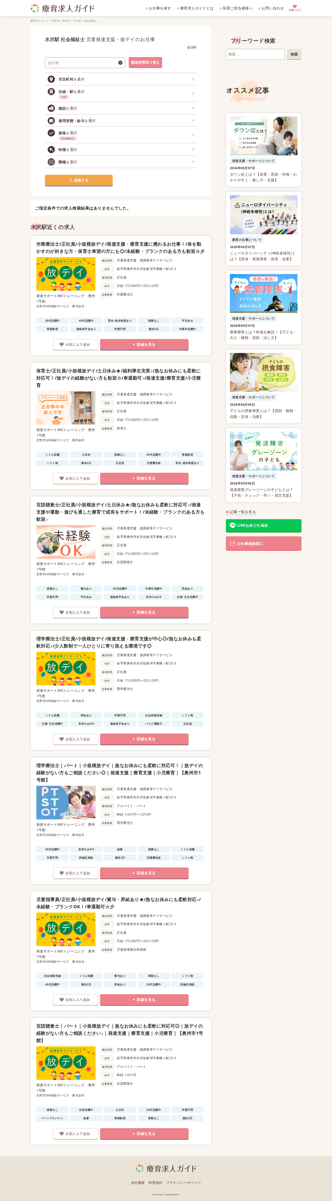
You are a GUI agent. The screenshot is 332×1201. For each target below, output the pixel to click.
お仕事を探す (160, 8)
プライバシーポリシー (183, 1182)
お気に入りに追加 (75, 344)
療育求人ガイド (39, 20)
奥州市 (66, 20)
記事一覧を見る (243, 511)
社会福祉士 (90, 20)
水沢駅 (77, 20)
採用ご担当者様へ (238, 8)
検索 (294, 54)
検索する (81, 180)
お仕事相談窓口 (250, 543)
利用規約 (156, 1182)
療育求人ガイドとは (197, 8)
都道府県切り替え (145, 62)
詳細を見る (146, 344)
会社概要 (138, 1182)
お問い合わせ (273, 8)
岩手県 (55, 20)
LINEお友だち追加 (252, 525)
